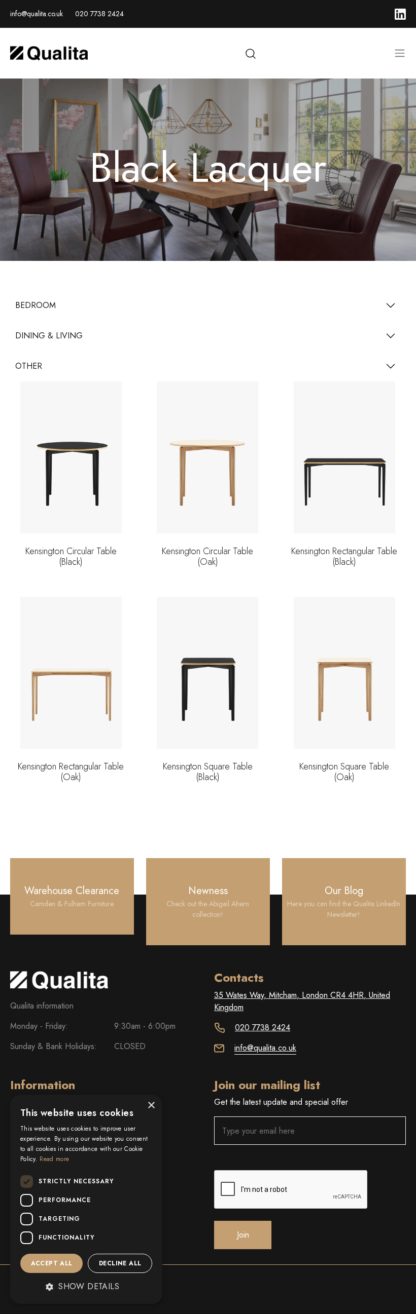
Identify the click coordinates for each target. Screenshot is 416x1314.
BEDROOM (35, 305)
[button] (86, 1287)
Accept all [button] (52, 1263)
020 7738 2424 (99, 14)
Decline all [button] (120, 1263)
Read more (54, 1159)
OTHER (28, 366)
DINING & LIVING (49, 335)
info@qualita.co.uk (36, 14)
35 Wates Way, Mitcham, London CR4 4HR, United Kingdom (302, 1001)
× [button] (151, 1105)
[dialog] (86, 1199)
